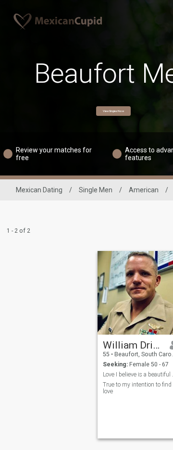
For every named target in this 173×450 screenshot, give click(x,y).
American (144, 190)
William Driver (133, 345)
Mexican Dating (39, 190)
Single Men (95, 190)
